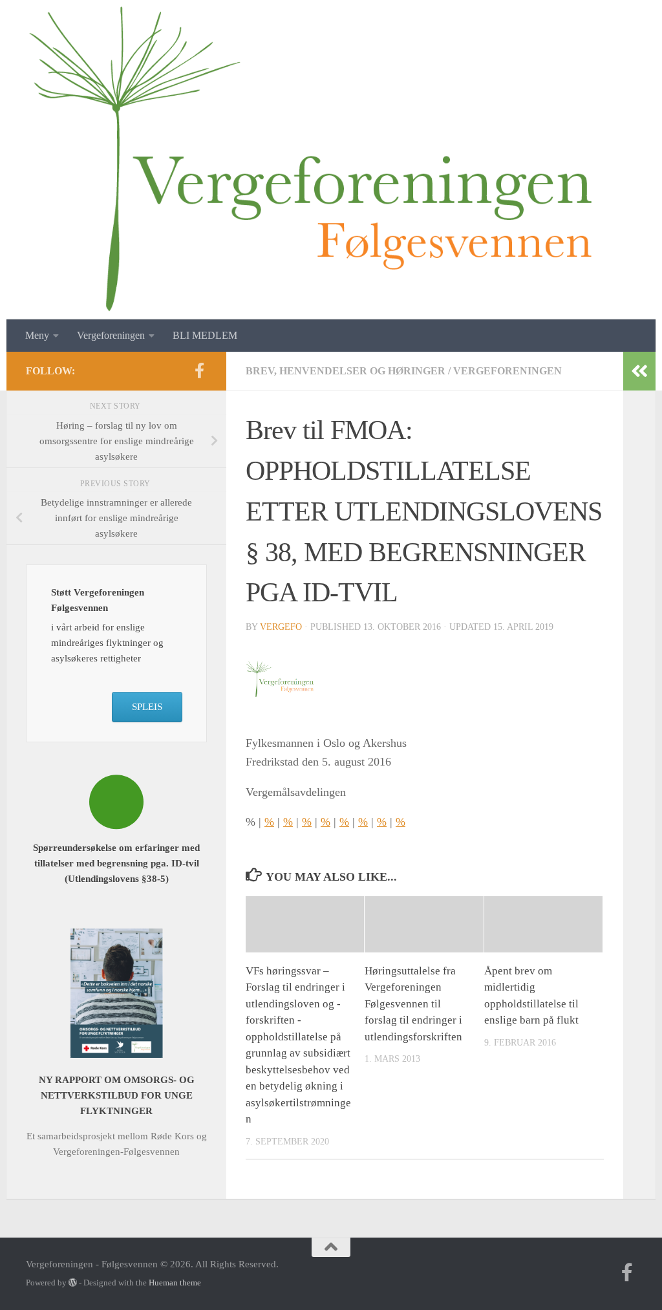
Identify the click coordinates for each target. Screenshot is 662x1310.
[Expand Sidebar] (639, 371)
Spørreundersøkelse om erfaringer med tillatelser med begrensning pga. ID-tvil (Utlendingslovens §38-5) (116, 863)
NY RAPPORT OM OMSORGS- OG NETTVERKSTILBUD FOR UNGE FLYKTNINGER (117, 1095)
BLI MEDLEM (205, 335)
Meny (37, 335)
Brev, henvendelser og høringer (345, 370)
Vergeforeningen (507, 370)
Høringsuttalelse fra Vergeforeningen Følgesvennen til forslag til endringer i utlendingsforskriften (413, 1004)
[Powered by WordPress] (73, 1282)
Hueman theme (175, 1282)
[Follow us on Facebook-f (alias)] (199, 370)
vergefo (281, 627)
